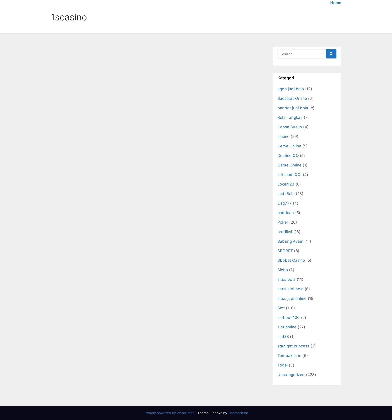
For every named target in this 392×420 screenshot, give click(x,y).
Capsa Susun (289, 127)
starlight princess (293, 346)
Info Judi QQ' (289, 174)
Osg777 (284, 203)
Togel (282, 365)
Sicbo (282, 270)
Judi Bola (286, 193)
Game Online (289, 165)
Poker (282, 222)
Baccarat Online (292, 98)
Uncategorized (291, 374)
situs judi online (291, 298)
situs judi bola (290, 289)
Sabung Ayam (290, 241)
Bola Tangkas (289, 117)
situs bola (286, 279)
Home (335, 2)
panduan (285, 212)
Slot (281, 308)
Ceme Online (289, 146)
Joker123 (285, 184)
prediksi (284, 232)
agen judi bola (290, 89)
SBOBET (285, 251)
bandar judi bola (292, 108)
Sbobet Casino (291, 260)
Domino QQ (288, 155)
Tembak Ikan (289, 355)
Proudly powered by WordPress (169, 413)
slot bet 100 (288, 317)
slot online (286, 327)
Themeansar (238, 413)
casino (283, 136)
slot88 (283, 336)
